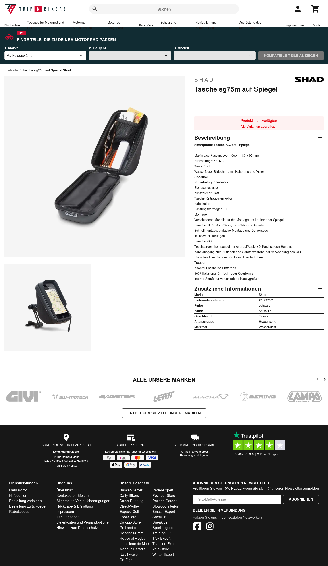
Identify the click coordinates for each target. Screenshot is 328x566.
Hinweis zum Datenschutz (77, 527)
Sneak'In (159, 516)
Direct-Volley (130, 506)
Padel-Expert (162, 490)
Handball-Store (132, 532)
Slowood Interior (165, 506)
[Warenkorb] (315, 8)
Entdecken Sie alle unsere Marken (164, 413)
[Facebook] (197, 527)
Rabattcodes (19, 511)
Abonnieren (301, 499)
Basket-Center (131, 490)
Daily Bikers (129, 495)
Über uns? (64, 490)
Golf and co (129, 527)
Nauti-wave (129, 554)
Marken (318, 25)
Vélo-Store (160, 548)
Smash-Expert (163, 511)
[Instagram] (209, 527)
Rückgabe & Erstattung (74, 506)
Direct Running (131, 500)
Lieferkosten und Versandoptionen (83, 522)
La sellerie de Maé (134, 543)
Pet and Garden (164, 500)
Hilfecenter (17, 495)
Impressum (65, 511)
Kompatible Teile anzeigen (291, 55)
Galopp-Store (130, 522)
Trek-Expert (161, 538)
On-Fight (126, 559)
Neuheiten (12, 25)
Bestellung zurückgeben (195, 455)
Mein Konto (18, 490)
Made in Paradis (132, 548)
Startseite (11, 70)
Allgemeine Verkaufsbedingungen (83, 500)
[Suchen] (95, 9)
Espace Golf (129, 511)
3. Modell (181, 47)
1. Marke (11, 47)
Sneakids (159, 522)
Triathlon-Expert (165, 543)
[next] (325, 380)
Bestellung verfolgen (25, 500)
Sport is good (162, 527)
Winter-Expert (163, 554)
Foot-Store (128, 516)
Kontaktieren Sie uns (66, 451)
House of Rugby (132, 538)
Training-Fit (161, 532)
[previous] (317, 380)
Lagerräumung (295, 25)
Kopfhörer (146, 25)
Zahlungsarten (67, 516)
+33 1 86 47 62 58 (66, 466)
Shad (204, 79)
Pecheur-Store (163, 495)
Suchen (164, 9)
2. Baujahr (97, 47)
